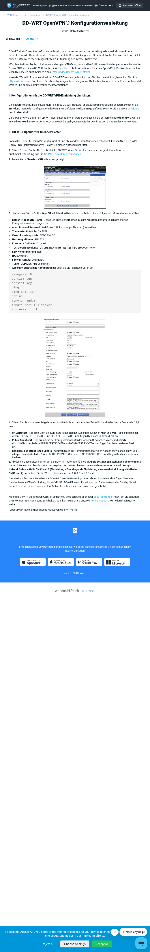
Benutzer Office (131, 5)
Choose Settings (75, 944)
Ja (83, 591)
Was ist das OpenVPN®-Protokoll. (71, 72)
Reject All (48, 944)
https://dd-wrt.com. (20, 81)
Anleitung (133, 108)
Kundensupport (99, 500)
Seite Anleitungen (103, 496)
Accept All (101, 944)
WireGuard (13, 39)
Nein (91, 591)
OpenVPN (32, 39)
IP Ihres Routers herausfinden (64, 154)
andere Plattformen (75, 573)
